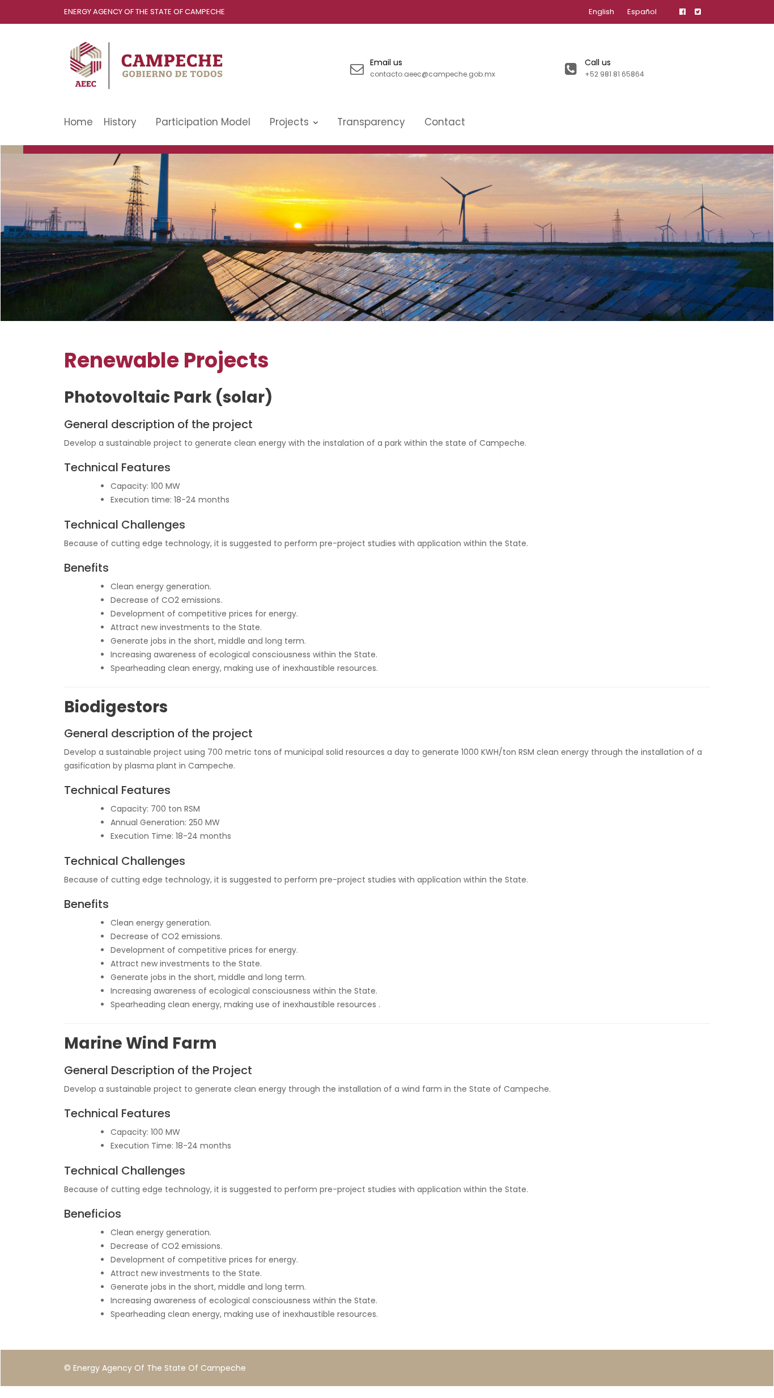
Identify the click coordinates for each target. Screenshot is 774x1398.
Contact (444, 122)
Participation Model (203, 122)
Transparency (371, 122)
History (120, 122)
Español (642, 11)
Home (78, 122)
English (601, 11)
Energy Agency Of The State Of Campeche (144, 11)
